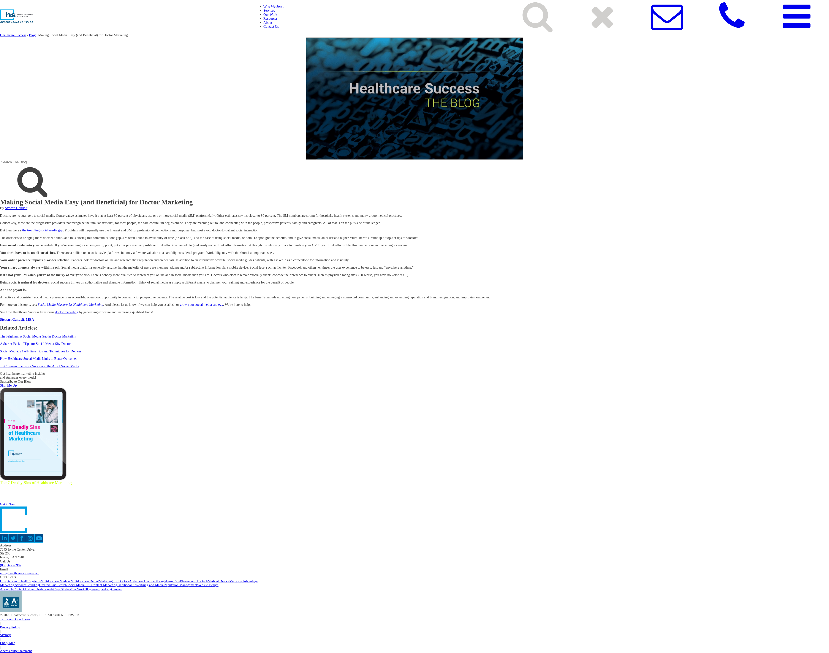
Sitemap (5, 635)
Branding (32, 585)
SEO (88, 585)
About (267, 22)
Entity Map (7, 643)
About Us (6, 589)
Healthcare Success (13, 35)
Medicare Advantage (243, 581)
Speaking (104, 589)
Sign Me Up (8, 385)
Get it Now (7, 504)
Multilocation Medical (56, 581)
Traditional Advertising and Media (140, 585)
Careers (116, 589)
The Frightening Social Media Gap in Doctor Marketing (38, 336)
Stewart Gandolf (16, 208)
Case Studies (62, 589)
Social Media (76, 585)
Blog (32, 35)
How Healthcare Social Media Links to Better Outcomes (38, 358)
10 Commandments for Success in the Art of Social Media (39, 366)
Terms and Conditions (15, 619)
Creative (45, 585)
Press (94, 589)
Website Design (207, 585)
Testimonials (44, 589)
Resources (270, 18)
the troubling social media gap (42, 230)
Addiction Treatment (143, 581)
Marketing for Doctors (114, 581)
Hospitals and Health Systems (20, 581)
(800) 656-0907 (10, 565)
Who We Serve (273, 6)
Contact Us (271, 26)
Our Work (270, 14)
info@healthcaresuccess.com (19, 573)
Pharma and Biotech (194, 581)
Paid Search (59, 585)
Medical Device (218, 581)
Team (32, 589)
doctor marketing (66, 312)
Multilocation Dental (85, 581)
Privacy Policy (10, 627)
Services (269, 10)
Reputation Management (180, 585)
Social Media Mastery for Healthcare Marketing (70, 304)
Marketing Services (13, 585)
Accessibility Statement (16, 651)
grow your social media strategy (201, 304)
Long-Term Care (168, 581)
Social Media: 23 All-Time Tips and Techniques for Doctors (40, 351)
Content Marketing (104, 585)
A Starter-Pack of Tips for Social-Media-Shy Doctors (36, 344)
